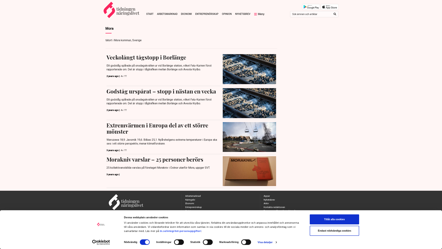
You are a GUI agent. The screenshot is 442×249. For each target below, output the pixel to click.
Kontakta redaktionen (274, 207)
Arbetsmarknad (167, 14)
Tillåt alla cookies (334, 219)
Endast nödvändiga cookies (334, 230)
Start (149, 14)
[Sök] (335, 14)
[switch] (179, 242)
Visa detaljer (265, 242)
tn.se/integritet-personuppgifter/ (180, 231)
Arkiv (266, 203)
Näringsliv (190, 199)
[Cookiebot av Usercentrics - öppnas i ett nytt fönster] (101, 242)
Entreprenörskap (206, 14)
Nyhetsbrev (242, 14)
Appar (267, 196)
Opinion (227, 14)
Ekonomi (186, 14)
